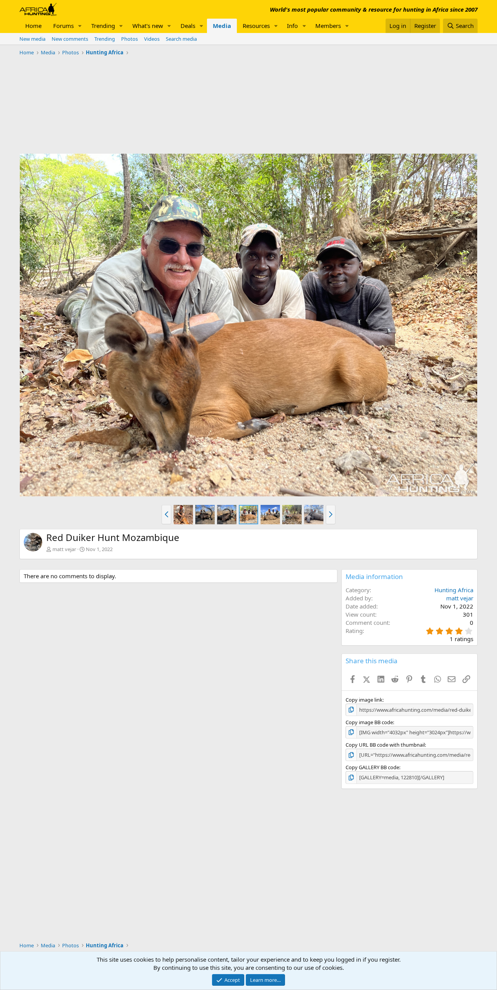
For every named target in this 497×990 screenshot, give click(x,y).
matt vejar (64, 549)
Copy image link (364, 699)
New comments (70, 38)
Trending (103, 25)
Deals (188, 25)
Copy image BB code (369, 722)
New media (32, 38)
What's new (147, 25)
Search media (181, 38)
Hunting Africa (453, 590)
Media (222, 25)
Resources (256, 25)
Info (292, 25)
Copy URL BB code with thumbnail (385, 744)
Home (33, 25)
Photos (129, 38)
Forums (63, 25)
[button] (80, 26)
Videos (152, 38)
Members (328, 25)
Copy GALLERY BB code (372, 767)
